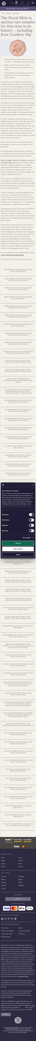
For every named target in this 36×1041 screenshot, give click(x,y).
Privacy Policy (9, 508)
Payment (3, 885)
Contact (20, 866)
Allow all (18, 543)
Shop (2, 858)
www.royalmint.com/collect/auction (12, 255)
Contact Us (21, 934)
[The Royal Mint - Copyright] (4, 3)
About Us (9, 13)
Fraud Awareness (6, 937)
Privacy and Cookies (6, 934)
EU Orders (21, 876)
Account (3, 876)
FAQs (20, 882)
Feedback (6, 1014)
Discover (20, 861)
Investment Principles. (23, 976)
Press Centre (16, 13)
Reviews (3, 882)
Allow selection (18, 549)
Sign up (18, 899)
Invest (20, 858)
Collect (3, 861)
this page (23, 1007)
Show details (27, 537)
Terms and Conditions (24, 931)
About (20, 864)
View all (3, 888)
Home (3, 13)
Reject (18, 554)
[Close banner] (33, 484)
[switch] (31, 520)
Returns (20, 879)
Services (3, 864)
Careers (3, 866)
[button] (32, 3)
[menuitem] (12, 3)
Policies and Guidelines (7, 931)
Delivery (3, 879)
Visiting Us (21, 885)
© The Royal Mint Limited (11, 1027)
